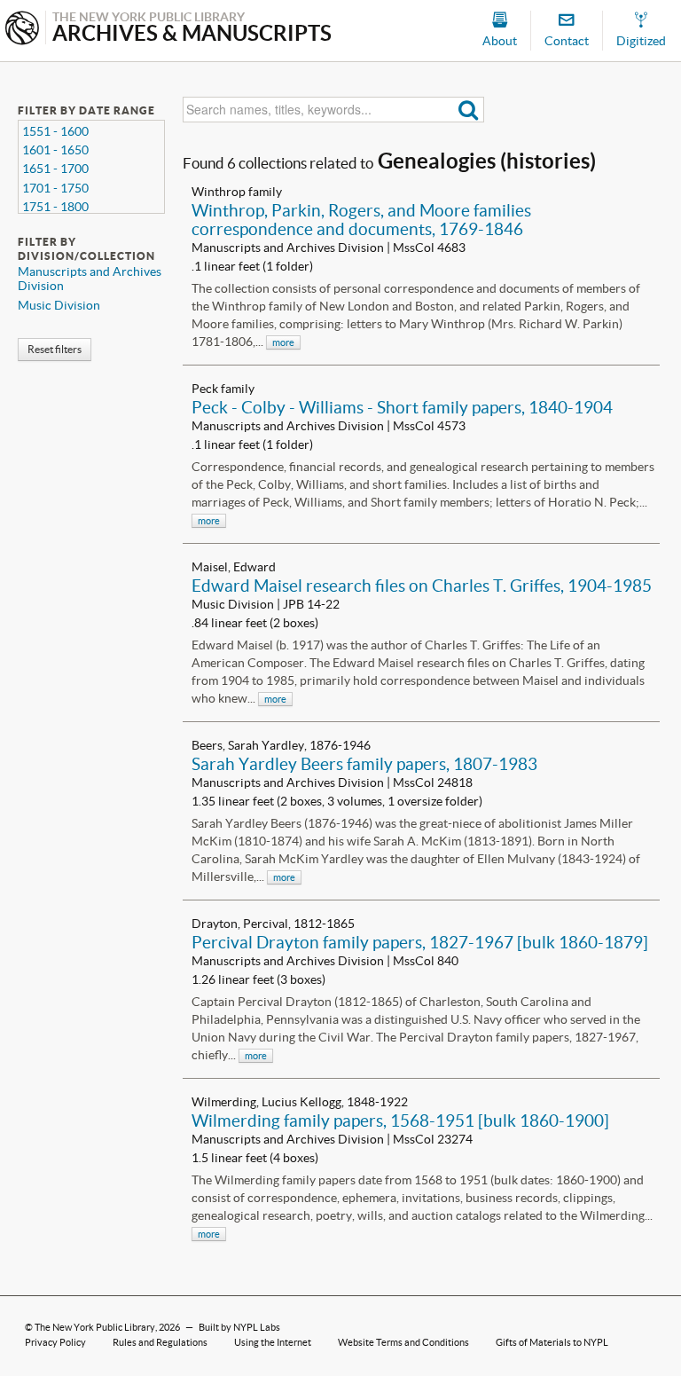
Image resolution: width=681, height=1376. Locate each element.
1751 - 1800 (55, 207)
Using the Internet (272, 1342)
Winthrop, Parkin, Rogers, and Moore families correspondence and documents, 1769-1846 (361, 220)
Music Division (59, 305)
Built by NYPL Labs (239, 1327)
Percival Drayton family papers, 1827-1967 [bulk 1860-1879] (420, 942)
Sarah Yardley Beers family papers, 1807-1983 (364, 764)
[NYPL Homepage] (22, 30)
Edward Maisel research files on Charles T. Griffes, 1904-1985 (422, 585)
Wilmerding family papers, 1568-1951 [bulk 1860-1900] (400, 1120)
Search (468, 109)
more (283, 342)
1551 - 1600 (55, 131)
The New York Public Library (95, 1327)
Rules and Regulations (160, 1342)
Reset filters (54, 349)
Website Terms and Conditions (403, 1342)
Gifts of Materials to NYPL (552, 1342)
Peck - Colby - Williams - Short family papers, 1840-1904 (402, 407)
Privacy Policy (55, 1342)
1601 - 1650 (55, 150)
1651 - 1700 (55, 168)
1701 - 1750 (55, 188)
